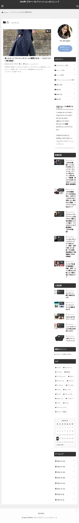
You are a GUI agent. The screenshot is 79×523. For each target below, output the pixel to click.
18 (57, 438)
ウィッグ (60, 70)
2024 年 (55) (61, 472)
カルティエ (60, 398)
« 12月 (58, 445)
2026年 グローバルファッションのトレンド (39, 2)
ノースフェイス (61, 376)
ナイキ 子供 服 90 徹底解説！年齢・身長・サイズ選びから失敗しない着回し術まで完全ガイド (71, 270)
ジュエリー (70, 398)
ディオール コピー (62, 118)
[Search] (77, 6)
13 (21, 64)
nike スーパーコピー (62, 121)
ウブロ (58, 389)
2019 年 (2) (60, 500)
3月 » (62, 445)
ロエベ (71, 376)
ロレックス (68, 389)
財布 (59, 94)
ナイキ (58, 367)
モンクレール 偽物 (62, 124)
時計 (59, 85)
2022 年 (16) (61, 483)
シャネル (59, 372)
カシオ (67, 403)
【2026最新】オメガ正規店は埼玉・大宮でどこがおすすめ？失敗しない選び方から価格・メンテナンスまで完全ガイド (71, 199)
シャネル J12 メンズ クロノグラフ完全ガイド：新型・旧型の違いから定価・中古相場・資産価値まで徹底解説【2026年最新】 (71, 248)
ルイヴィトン (68, 367)
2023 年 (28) (61, 478)
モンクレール (60, 380)
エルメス (71, 380)
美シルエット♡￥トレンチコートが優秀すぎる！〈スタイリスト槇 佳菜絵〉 (28, 59)
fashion (26, 64)
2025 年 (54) (61, 467)
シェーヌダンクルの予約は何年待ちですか (71, 329)
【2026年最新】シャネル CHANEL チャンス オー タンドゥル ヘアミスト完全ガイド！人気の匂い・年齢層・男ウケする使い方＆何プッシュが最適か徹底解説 (71, 173)
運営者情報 (41, 513)
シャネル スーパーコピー (64, 112)
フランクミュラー (62, 407)
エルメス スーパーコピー (64, 115)
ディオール (60, 385)
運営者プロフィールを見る (65, 48)
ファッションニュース (65, 80)
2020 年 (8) (60, 494)
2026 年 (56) (61, 461)
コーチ (58, 403)
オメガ (58, 394)
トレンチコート (34, 64)
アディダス (70, 385)
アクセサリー (62, 65)
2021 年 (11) (61, 489)
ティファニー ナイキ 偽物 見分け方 (70, 307)
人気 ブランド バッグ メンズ (70, 339)
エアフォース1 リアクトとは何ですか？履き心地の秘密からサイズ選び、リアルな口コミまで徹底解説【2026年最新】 (71, 223)
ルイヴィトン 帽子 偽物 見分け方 (70, 295)
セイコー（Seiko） (62, 411)
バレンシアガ (68, 394)
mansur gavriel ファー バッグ (70, 318)
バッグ (60, 75)
